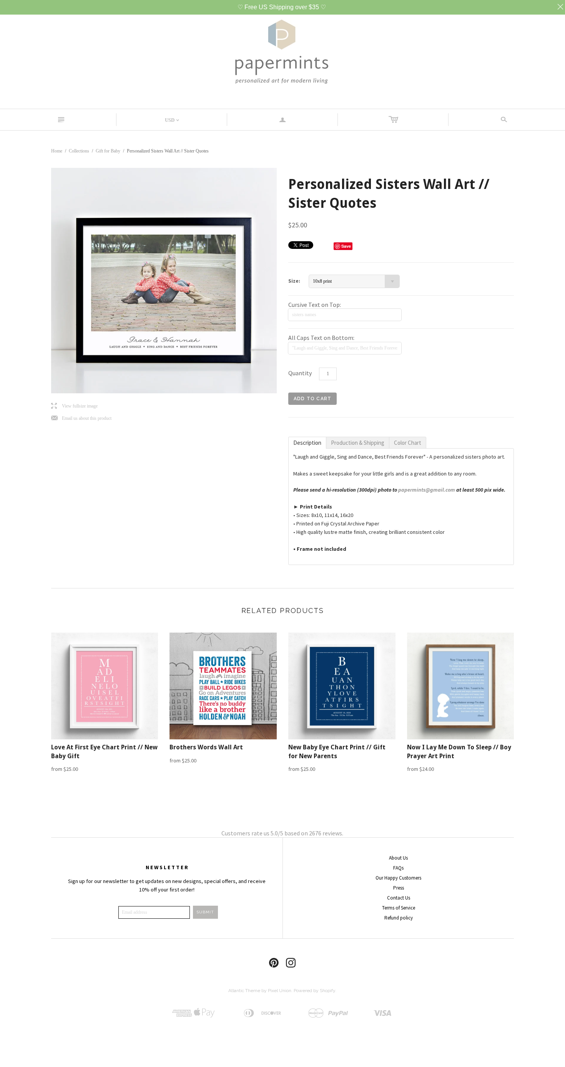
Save (346, 246)
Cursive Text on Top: (314, 304)
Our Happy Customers (398, 878)
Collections (79, 151)
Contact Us (398, 898)
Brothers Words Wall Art (206, 747)
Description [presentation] (307, 442)
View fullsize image (74, 406)
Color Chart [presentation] (407, 442)
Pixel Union (279, 990)
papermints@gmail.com (426, 489)
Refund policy (398, 918)
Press (398, 888)
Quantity (300, 373)
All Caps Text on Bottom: (321, 337)
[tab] (307, 443)
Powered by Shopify (314, 990)
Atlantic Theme (244, 990)
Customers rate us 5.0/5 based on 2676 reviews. (282, 833)
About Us (398, 858)
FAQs (398, 868)
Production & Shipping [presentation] (357, 442)
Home (56, 151)
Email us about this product (81, 418)
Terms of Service (398, 908)
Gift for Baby (108, 151)
